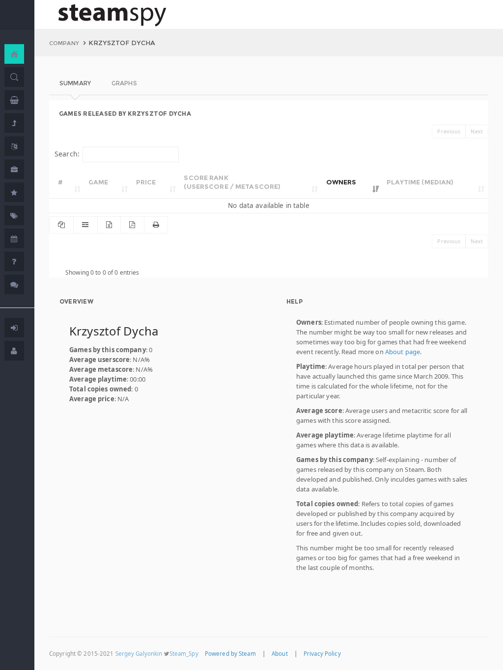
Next (477, 131)
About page (402, 351)
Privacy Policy (322, 653)
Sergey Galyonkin (139, 653)
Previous (448, 131)
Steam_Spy (183, 653)
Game (98, 182)
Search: (67, 153)
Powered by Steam (230, 653)
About (280, 653)
